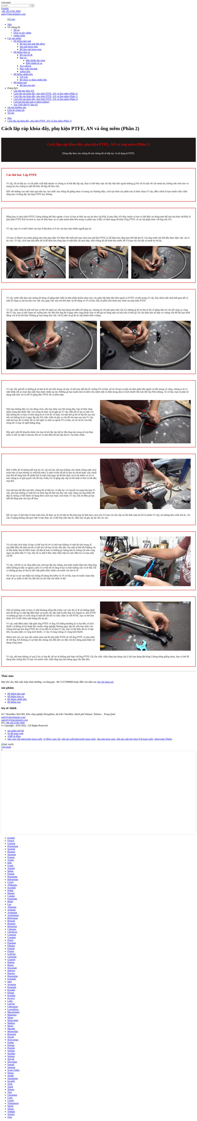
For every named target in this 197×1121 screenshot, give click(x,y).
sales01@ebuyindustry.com (14, 720)
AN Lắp (24, 77)
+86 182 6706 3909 (15, 722)
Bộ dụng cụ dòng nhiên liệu (33, 79)
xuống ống (25, 71)
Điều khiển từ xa (34, 63)
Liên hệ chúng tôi (15, 110)
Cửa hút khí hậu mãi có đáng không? (32, 102)
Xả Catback (25, 66)
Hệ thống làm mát (22, 41)
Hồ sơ (16, 30)
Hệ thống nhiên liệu (23, 74)
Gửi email (6, 747)
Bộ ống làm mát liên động (32, 44)
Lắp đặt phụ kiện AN (24, 91)
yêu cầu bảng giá (105, 682)
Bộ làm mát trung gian (30, 49)
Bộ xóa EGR (26, 55)
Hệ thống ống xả (22, 52)
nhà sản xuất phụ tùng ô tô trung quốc (135, 739)
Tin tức (10, 113)
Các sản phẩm (14, 38)
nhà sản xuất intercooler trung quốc (79, 739)
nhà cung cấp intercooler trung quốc (24, 739)
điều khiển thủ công (35, 60)
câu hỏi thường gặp (16, 107)
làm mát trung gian (29, 46)
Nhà (9, 24)
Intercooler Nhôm (163, 739)
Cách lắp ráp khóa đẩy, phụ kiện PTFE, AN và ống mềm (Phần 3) (46, 99)
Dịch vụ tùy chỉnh (22, 32)
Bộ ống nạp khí (27, 85)
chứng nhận (19, 35)
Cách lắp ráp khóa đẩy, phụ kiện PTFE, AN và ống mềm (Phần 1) (46, 96)
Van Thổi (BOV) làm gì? (26, 104)
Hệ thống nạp (20, 82)
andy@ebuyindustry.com (13, 717)
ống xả (23, 57)
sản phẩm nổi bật (15, 730)
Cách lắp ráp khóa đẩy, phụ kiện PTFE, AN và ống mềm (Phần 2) (46, 93)
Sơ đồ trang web (15, 733)
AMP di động (14, 736)
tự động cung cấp (52, 739)
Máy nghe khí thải (28, 68)
